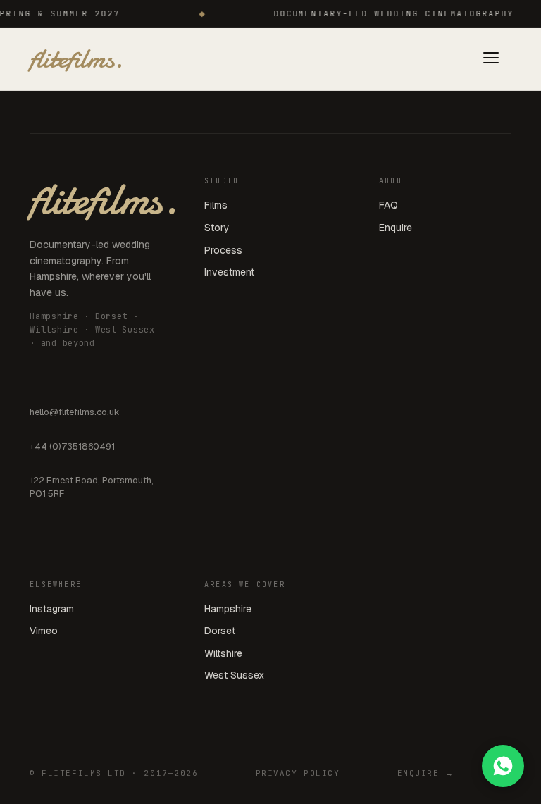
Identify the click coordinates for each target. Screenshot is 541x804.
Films (216, 205)
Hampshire (227, 608)
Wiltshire (223, 653)
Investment (229, 272)
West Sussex (234, 675)
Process (223, 250)
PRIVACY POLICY (298, 773)
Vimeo (44, 630)
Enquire (395, 227)
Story (217, 227)
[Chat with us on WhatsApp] (503, 766)
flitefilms (76, 59)
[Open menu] (491, 59)
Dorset (219, 630)
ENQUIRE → (425, 773)
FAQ (388, 205)
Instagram (52, 608)
